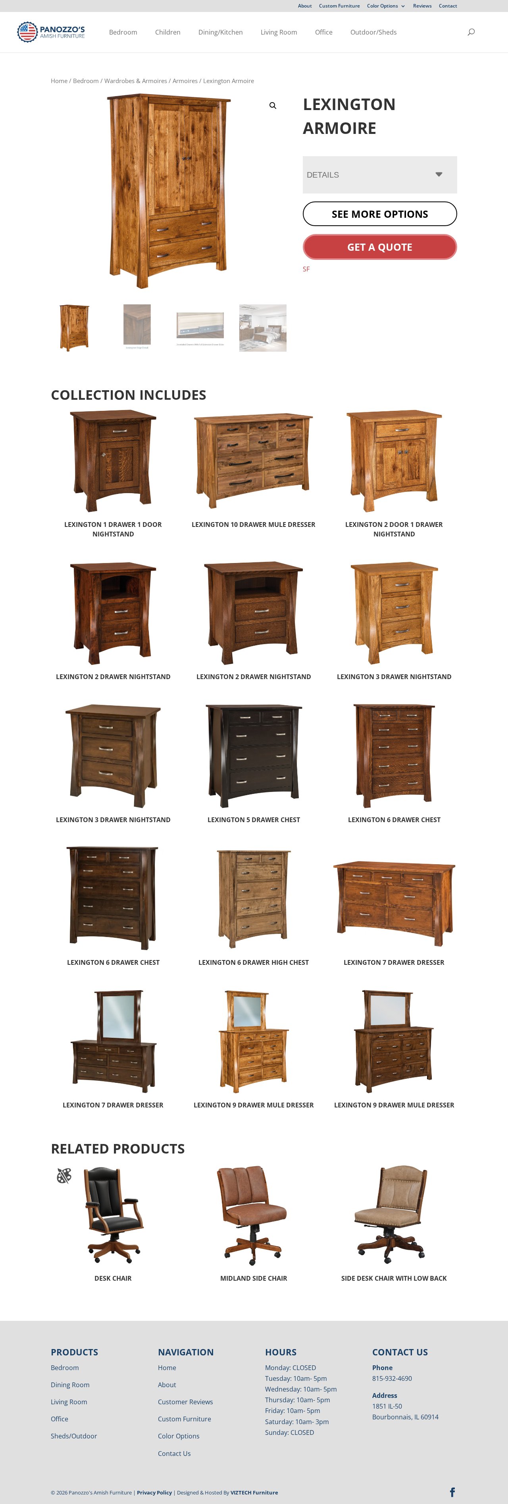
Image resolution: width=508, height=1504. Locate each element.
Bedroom (123, 32)
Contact (448, 6)
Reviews (422, 6)
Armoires (185, 81)
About (305, 6)
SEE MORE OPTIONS (380, 214)
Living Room (279, 32)
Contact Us (174, 1453)
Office (324, 32)
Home (59, 81)
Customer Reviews (185, 1402)
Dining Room (70, 1384)
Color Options (382, 6)
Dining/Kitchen (220, 32)
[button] (273, 106)
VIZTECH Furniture (254, 1492)
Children (168, 32)
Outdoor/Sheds (373, 32)
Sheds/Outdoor (74, 1436)
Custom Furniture (339, 6)
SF (306, 269)
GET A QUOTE (379, 247)
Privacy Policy (154, 1492)
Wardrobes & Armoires (135, 81)
